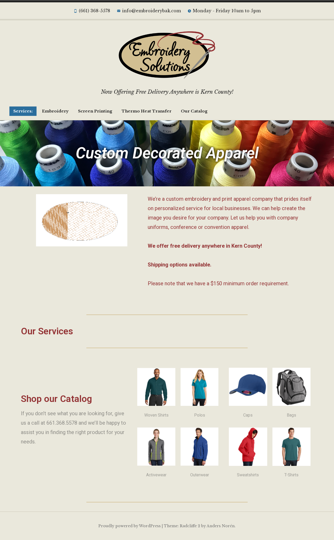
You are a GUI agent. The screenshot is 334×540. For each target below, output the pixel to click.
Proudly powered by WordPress (129, 526)
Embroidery (55, 111)
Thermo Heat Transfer (146, 111)
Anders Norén (221, 526)
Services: (23, 111)
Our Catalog (194, 111)
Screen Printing (95, 111)
